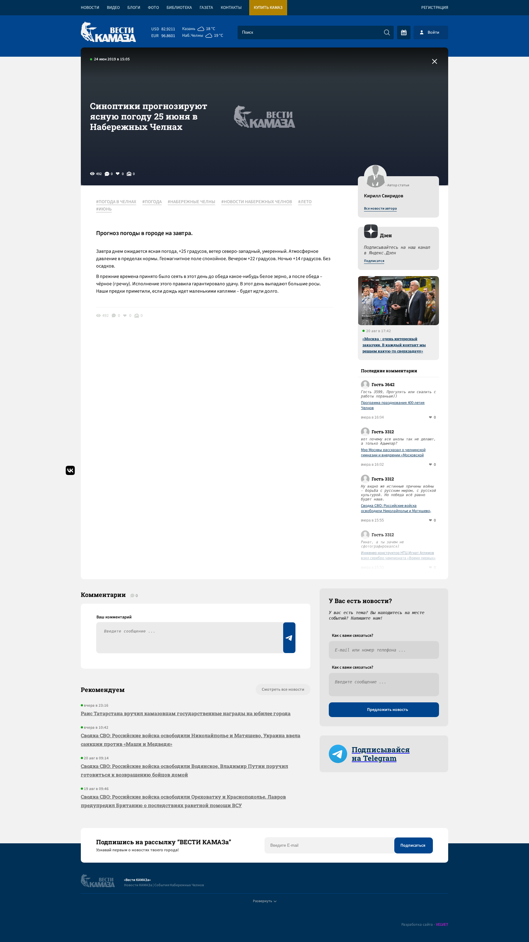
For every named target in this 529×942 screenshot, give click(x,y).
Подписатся (374, 261)
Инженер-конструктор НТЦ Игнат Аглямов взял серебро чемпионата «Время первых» (398, 555)
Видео (113, 8)
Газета (206, 8)
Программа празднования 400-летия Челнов (393, 405)
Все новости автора (380, 208)
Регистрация (434, 8)
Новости (90, 8)
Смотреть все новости (283, 689)
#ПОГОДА (152, 202)
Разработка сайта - (424, 925)
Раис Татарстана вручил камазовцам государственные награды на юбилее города (186, 713)
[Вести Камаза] (108, 32)
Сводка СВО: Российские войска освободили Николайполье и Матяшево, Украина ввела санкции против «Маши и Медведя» (396, 508)
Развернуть (262, 901)
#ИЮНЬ (104, 209)
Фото (153, 8)
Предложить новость (387, 710)
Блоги (133, 8)
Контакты (231, 8)
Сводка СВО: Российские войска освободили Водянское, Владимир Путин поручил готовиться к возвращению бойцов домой (184, 770)
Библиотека (179, 8)
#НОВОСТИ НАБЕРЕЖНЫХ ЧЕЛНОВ (256, 202)
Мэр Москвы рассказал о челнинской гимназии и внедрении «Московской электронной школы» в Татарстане (393, 452)
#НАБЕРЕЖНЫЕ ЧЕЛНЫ (191, 202)
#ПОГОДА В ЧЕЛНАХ (116, 202)
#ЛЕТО (305, 202)
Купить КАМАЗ (268, 8)
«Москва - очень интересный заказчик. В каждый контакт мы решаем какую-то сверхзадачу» (394, 344)
